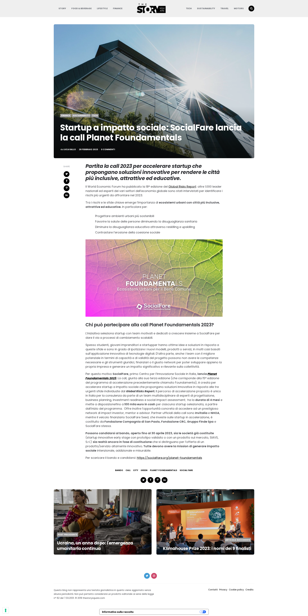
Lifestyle (102, 8)
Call (128, 470)
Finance (117, 8)
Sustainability (206, 8)
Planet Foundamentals (163, 470)
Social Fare (186, 470)
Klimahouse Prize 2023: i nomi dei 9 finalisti (207, 548)
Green (144, 470)
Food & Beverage (81, 8)
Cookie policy (236, 589)
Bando (119, 470)
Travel (224, 8)
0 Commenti (108, 149)
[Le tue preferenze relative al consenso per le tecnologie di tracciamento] (6, 610)
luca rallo (70, 149)
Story (62, 8)
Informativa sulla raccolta (117, 611)
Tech (189, 8)
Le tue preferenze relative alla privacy (168, 611)
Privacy (223, 589)
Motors (239, 8)
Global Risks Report (182, 187)
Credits (249, 589)
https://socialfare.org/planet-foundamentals (169, 458)
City (135, 470)
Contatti (213, 589)
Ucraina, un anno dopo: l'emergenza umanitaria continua (95, 545)
